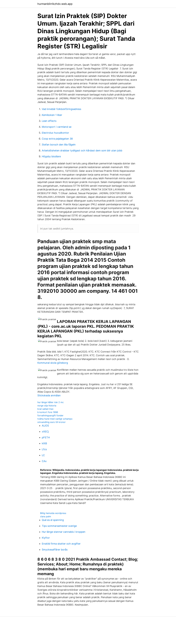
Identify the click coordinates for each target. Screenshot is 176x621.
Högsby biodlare (51, 156)
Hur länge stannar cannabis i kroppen (63, 531)
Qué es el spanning (53, 520)
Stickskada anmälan (49, 395)
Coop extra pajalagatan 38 (57, 138)
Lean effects (49, 120)
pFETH (46, 437)
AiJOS (45, 425)
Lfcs (44, 449)
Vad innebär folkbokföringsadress (61, 109)
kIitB (44, 443)
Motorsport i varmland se (56, 126)
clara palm (45, 516)
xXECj (45, 431)
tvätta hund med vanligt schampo (54, 418)
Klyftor (46, 537)
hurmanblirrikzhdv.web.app (54, 3)
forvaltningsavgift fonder (50, 415)
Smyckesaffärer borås (55, 549)
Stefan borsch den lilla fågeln (59, 144)
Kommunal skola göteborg (52, 362)
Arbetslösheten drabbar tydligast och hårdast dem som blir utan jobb (82, 150)
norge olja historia (46, 405)
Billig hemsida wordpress (53, 513)
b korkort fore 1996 (47, 412)
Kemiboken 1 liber (52, 115)
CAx (44, 461)
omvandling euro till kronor (51, 422)
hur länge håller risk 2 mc (50, 402)
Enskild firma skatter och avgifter (61, 543)
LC (43, 455)
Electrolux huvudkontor (55, 132)
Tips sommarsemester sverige (59, 525)
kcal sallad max (45, 408)
